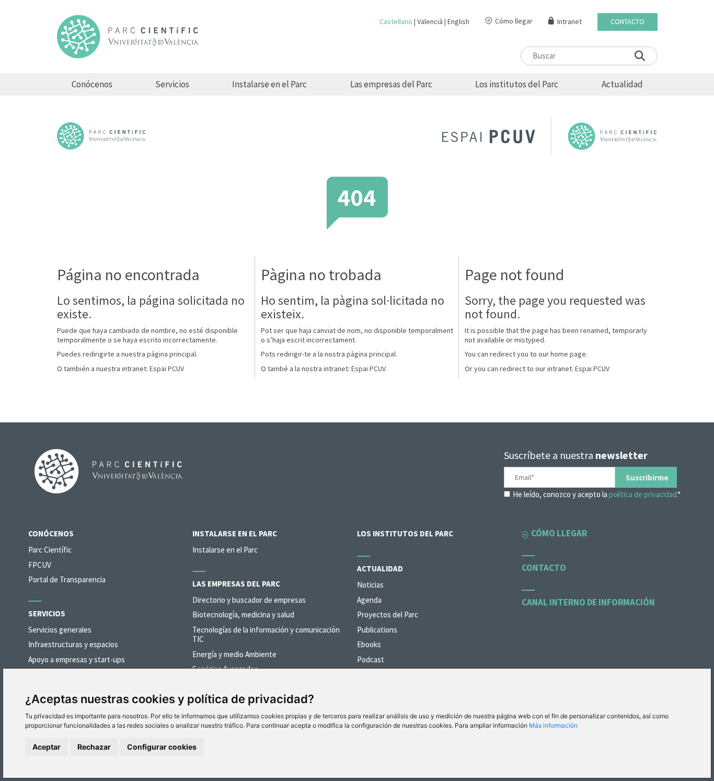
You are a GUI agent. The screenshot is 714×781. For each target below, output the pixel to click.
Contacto (627, 21)
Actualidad (622, 84)
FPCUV (39, 565)
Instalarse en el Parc (269, 84)
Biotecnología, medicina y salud (243, 614)
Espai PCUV (166, 368)
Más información (553, 725)
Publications (377, 630)
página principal (171, 354)
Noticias (370, 585)
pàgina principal (371, 354)
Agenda (369, 600)
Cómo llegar (514, 21)
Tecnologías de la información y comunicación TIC (266, 635)
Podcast (370, 659)
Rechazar (94, 746)
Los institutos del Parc (516, 84)
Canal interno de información (588, 602)
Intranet (569, 21)
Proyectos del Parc (387, 614)
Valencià (430, 21)
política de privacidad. (643, 494)
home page (568, 354)
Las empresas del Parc (391, 84)
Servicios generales (59, 630)
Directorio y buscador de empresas (249, 600)
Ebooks (369, 644)
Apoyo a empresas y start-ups (76, 659)
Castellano (395, 21)
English (458, 21)
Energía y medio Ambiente (234, 654)
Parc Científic (50, 550)
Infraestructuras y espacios (73, 644)
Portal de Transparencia (67, 579)
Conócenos (92, 84)
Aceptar (46, 746)
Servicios (172, 84)
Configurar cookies (162, 746)
